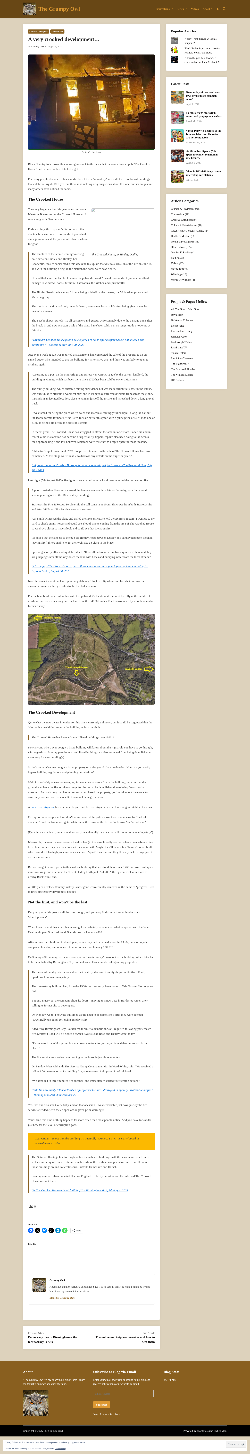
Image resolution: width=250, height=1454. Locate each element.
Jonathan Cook (179, 336)
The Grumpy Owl (59, 9)
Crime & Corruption (38, 31)
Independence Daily (182, 331)
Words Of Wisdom (181, 279)
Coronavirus (177, 214)
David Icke (177, 314)
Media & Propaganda (182, 241)
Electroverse (177, 325)
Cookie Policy (60, 1448)
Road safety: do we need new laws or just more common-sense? (203, 96)
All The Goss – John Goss (185, 309)
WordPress (203, 1430)
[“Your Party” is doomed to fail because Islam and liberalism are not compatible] (177, 131)
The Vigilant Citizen (182, 374)
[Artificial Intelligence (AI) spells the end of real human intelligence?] (177, 151)
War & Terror (178, 268)
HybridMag (220, 1430)
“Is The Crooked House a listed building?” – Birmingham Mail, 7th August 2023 (80, 1190)
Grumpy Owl (37, 46)
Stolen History (178, 352)
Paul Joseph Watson (181, 342)
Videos (195, 8)
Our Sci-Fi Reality (181, 252)
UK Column (177, 380)
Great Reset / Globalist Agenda (187, 230)
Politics (175, 257)
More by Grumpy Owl (61, 1297)
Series (180, 8)
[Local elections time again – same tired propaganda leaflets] (177, 113)
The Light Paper (179, 363)
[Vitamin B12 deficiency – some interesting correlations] (177, 171)
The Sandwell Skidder (183, 369)
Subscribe (101, 1404)
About (206, 8)
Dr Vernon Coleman (182, 320)
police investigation (43, 807)
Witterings (176, 274)
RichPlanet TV (179, 347)
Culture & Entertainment (184, 225)
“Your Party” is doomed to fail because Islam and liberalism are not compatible (203, 134)
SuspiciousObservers (182, 358)
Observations (162, 8)
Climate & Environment (184, 208)
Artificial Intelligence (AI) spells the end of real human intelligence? (202, 155)
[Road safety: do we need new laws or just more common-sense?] (177, 92)
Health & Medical (180, 236)
